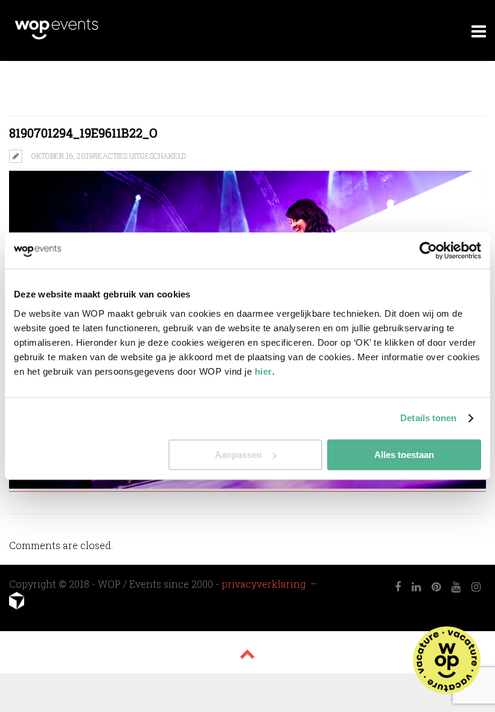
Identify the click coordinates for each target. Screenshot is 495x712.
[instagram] (476, 587)
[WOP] (56, 37)
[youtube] (456, 587)
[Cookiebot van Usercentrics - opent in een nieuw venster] (428, 250)
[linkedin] (416, 587)
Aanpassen (238, 455)
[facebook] (397, 587)
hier (263, 371)
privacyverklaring (265, 583)
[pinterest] (436, 587)
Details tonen (428, 418)
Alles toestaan (404, 455)
